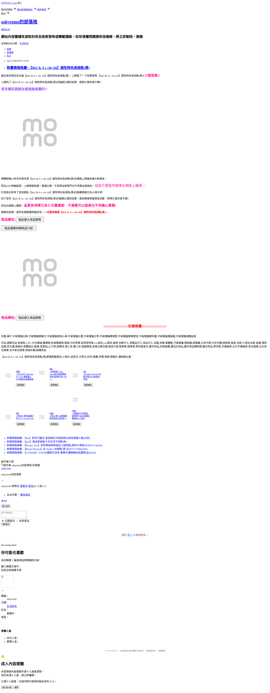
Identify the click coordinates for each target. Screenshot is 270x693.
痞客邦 (24, 486)
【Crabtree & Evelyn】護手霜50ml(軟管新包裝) (92, 376)
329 (84, 372)
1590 (74, 411)
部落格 (10, 52)
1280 (51, 413)
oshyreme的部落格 (19, 21)
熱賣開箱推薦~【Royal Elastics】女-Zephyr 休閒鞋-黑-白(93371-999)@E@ (47, 449)
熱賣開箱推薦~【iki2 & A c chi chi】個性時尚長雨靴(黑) (48, 68)
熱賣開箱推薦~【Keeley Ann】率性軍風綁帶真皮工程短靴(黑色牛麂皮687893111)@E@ (55, 445)
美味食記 (25, 494)
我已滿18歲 (7, 687)
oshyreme (6, 468)
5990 (18, 372)
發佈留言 (6, 524)
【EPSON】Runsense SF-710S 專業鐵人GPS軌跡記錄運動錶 (24, 376)
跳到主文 (5, 29)
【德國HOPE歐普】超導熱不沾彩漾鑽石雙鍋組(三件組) (81, 416)
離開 (16, 687)
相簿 (9, 49)
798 (51, 369)
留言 (30, 486)
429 (17, 413)
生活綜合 (24, 43)
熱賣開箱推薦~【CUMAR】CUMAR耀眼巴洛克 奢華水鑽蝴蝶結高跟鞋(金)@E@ (51, 452)
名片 (9, 56)
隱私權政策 (150, 651)
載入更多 (6, 506)
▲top (4, 500)
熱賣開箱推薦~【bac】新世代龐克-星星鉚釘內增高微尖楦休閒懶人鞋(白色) (48, 438)
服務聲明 (161, 651)
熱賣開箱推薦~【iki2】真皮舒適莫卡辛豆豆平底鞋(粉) (37, 441)
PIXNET (114, 651)
